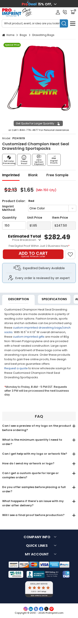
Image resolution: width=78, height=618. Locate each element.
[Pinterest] (51, 609)
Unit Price (34, 217)
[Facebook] (41, 609)
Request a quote (16, 368)
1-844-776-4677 (28, 130)
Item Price (60, 217)
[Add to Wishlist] (72, 252)
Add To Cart (33, 254)
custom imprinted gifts (28, 337)
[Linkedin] (31, 609)
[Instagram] (25, 609)
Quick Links (37, 545)
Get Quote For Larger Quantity (35, 123)
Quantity (9, 217)
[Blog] (36, 609)
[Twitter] (46, 609)
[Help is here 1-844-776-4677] (65, 12)
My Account (37, 554)
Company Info (37, 537)
